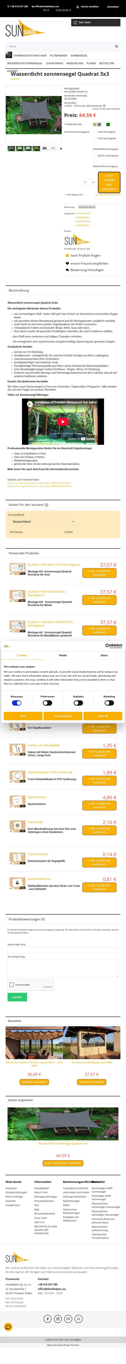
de (46, 10)
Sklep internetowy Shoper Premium (63, 1345)
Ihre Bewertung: (16, 956)
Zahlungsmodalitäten (74, 1196)
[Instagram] (58, 1319)
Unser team (40, 1217)
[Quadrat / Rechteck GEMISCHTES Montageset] (17, 626)
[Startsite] (29, 28)
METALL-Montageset (108, 155)
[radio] (95, 124)
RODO (66, 1205)
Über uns (39, 1222)
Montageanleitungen (45, 1196)
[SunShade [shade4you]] (80, 239)
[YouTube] (68, 1319)
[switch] (47, 702)
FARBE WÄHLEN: (73, 124)
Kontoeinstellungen (16, 1192)
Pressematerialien (44, 1200)
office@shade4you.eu (46, 6)
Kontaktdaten (41, 1188)
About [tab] (104, 655)
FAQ (36, 1205)
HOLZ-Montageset (107, 138)
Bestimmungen (71, 1200)
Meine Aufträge (14, 1196)
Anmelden (11, 1188)
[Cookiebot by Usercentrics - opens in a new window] (108, 646)
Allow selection (63, 716)
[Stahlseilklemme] (17, 883)
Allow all (103, 716)
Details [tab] (63, 655)
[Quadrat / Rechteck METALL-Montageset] (17, 596)
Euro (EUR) (63, 10)
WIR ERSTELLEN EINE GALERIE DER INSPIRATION (45, 1230)
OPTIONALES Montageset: (77, 131)
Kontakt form (13, 1205)
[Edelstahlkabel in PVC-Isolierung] (17, 777)
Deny (23, 716)
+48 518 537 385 (19, 6)
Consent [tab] (22, 655)
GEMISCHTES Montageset (105, 166)
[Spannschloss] (17, 802)
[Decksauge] (17, 826)
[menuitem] (30, 55)
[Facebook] (48, 1319)
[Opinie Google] (79, 1319)
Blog (36, 1209)
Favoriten (11, 1200)
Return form (41, 1192)
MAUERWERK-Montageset (105, 149)
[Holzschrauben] (17, 859)
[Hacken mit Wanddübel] (17, 750)
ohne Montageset (106, 131)
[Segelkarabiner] (17, 725)
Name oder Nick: (17, 944)
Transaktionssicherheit (75, 1188)
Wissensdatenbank (44, 1213)
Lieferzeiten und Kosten (76, 1192)
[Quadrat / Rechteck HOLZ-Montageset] (17, 569)
